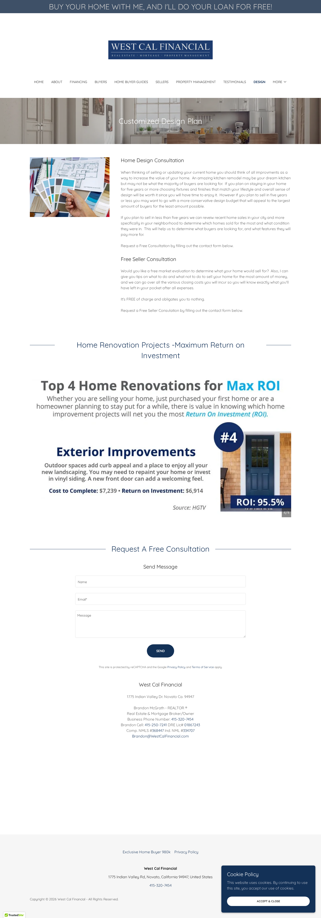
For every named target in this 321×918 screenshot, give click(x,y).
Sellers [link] (162, 82)
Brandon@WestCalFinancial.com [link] (160, 736)
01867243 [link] (192, 724)
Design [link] (259, 82)
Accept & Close (268, 901)
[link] (160, 49)
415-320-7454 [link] (182, 719)
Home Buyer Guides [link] (131, 82)
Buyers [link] (101, 82)
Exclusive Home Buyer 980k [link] (147, 852)
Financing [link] (78, 82)
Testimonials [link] (234, 82)
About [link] (56, 82)
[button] (280, 82)
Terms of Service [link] (203, 667)
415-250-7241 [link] (156, 724)
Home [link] (39, 82)
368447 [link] (158, 730)
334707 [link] (189, 730)
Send (160, 651)
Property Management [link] (196, 82)
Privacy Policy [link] (176, 667)
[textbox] (160, 581)
